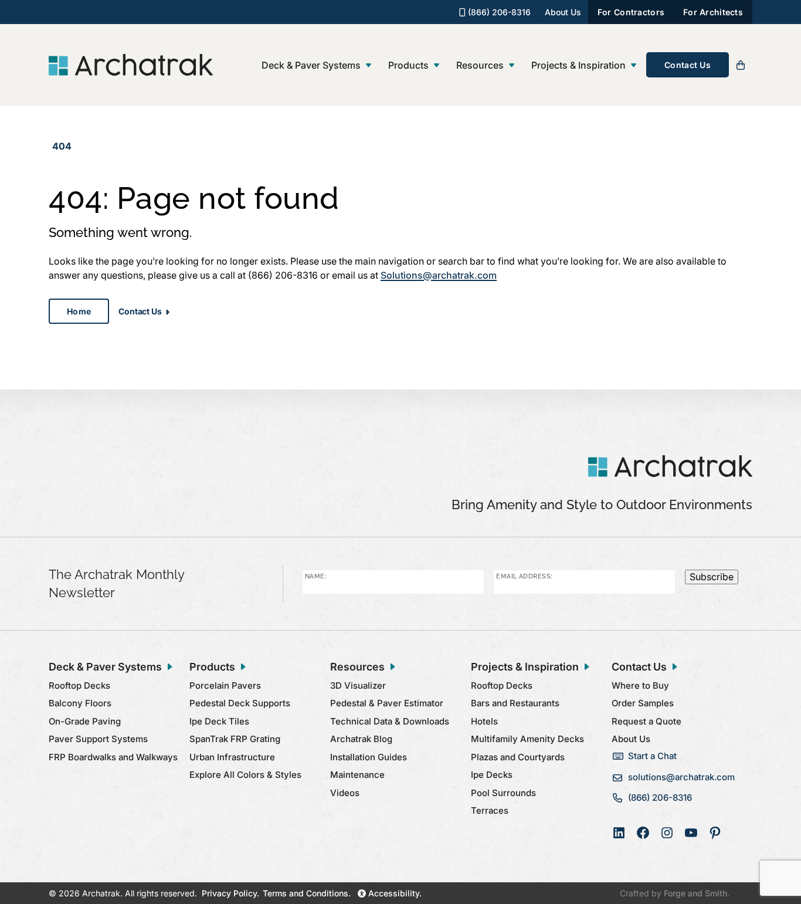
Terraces (489, 810)
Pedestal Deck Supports (239, 703)
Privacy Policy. (230, 893)
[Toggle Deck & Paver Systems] (368, 65)
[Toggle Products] (436, 65)
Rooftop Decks (79, 685)
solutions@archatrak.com (681, 777)
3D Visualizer (358, 685)
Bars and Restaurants (515, 703)
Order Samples (643, 703)
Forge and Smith (695, 893)
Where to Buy (640, 685)
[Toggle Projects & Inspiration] (633, 65)
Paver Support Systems (98, 738)
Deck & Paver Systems (311, 65)
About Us (563, 12)
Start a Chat (652, 755)
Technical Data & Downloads (389, 721)
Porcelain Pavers (225, 685)
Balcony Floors (80, 703)
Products (408, 65)
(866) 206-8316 (498, 12)
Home (79, 311)
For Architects (713, 12)
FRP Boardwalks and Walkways (113, 757)
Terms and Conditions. (307, 893)
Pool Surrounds (503, 792)
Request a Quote (646, 721)
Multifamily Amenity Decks (527, 738)
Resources (480, 65)
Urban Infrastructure (232, 757)
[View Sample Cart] (740, 65)
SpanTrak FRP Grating (234, 738)
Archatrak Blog (361, 738)
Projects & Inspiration (578, 65)
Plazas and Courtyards (518, 757)
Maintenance (357, 774)
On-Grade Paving (85, 721)
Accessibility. (394, 893)
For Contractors (631, 12)
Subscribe (712, 577)
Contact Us (687, 65)
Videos (344, 792)
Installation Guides (368, 757)
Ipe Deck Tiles (219, 721)
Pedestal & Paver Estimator (386, 703)
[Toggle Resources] (511, 65)
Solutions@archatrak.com (439, 275)
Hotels (484, 721)
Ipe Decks (491, 774)
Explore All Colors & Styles (245, 774)
